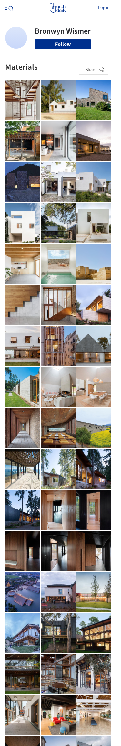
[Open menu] (8, 7)
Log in (104, 7)
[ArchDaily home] (58, 8)
